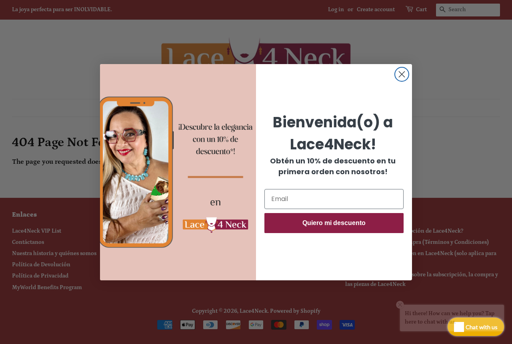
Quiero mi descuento (334, 222)
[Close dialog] (402, 74)
